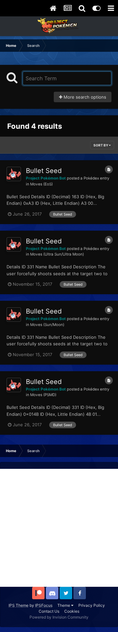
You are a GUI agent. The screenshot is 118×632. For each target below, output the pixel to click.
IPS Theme (19, 605)
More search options (84, 97)
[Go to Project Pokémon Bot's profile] (14, 174)
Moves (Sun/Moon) (47, 324)
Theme (64, 605)
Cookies (71, 611)
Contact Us (49, 611)
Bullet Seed (44, 171)
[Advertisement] (59, 528)
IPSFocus (43, 605)
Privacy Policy (91, 605)
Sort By (101, 145)
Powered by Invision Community (59, 617)
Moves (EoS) (41, 184)
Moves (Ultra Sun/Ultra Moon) (57, 254)
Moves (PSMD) (43, 395)
